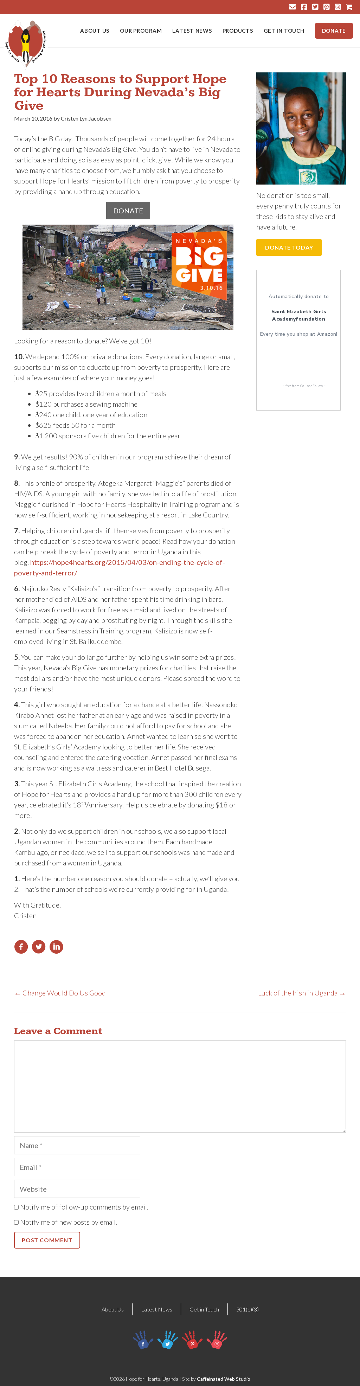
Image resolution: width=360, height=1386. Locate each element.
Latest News (192, 30)
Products (238, 30)
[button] (289, 247)
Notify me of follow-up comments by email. (84, 1207)
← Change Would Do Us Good (60, 992)
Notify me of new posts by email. (68, 1222)
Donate (334, 30)
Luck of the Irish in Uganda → (302, 992)
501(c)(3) (247, 1309)
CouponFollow (311, 386)
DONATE (128, 210)
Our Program (141, 30)
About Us (94, 30)
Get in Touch (284, 30)
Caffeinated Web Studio (223, 1379)
